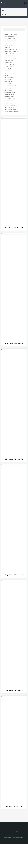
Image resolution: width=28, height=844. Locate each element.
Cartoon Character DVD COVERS (11, 49)
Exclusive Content (8, 64)
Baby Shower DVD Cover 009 (14, 459)
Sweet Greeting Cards (9, 92)
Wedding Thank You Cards (10, 111)
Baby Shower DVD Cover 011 (14, 343)
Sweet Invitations (8, 94)
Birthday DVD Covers (9, 38)
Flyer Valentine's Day (9, 77)
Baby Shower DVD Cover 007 (14, 690)
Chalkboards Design (9, 53)
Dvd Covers (7, 62)
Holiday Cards (7, 81)
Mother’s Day (7, 88)
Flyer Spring (7, 75)
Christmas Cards (8, 60)
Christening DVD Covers (10, 55)
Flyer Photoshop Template (10, 73)
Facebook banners (8, 66)
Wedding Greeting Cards (10, 105)
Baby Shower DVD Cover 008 (14, 575)
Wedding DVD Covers (9, 103)
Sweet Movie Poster (9, 96)
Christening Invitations (9, 58)
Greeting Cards (8, 79)
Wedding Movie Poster (9, 109)
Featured (6, 70)
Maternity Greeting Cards (10, 85)
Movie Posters (8, 90)
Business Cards (8, 45)
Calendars (7, 47)
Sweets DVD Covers (9, 98)
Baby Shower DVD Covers (10, 34)
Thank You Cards (8, 100)
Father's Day (7, 68)
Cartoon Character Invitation (10, 51)
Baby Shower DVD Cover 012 (14, 228)
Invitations (7, 83)
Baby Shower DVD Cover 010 (14, 806)
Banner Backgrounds (9, 36)
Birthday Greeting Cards (10, 40)
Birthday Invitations (9, 43)
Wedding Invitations (9, 107)
